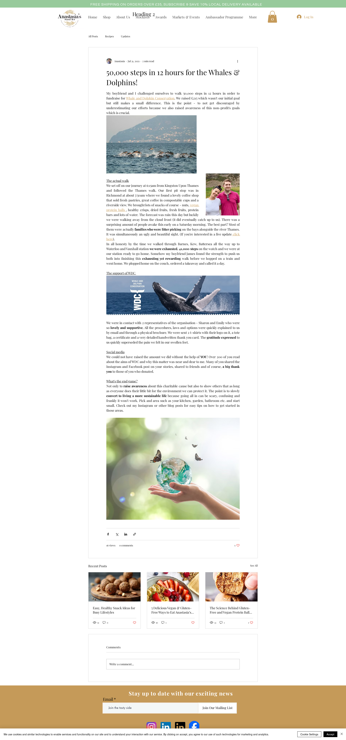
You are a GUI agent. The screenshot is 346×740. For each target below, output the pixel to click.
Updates (125, 36)
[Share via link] (134, 534)
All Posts (93, 36)
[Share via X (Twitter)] (117, 534)
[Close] (342, 734)
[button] (272, 17)
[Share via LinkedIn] (125, 534)
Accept (330, 734)
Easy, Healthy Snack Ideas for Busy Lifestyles (114, 610)
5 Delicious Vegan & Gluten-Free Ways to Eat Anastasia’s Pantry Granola (171, 610)
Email (108, 699)
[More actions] (237, 61)
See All (254, 565)
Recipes (109, 36)
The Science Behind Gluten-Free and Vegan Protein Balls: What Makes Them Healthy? (231, 610)
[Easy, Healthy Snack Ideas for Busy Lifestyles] (114, 586)
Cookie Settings (309, 734)
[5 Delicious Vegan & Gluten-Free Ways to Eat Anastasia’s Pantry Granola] (173, 586)
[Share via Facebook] (108, 534)
